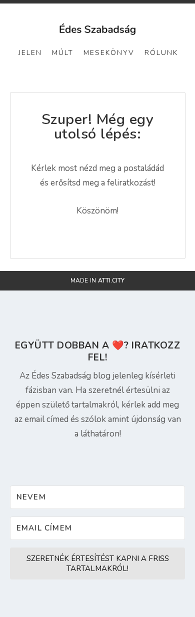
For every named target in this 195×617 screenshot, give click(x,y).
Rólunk (161, 53)
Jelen (30, 53)
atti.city (111, 280)
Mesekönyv (109, 53)
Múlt (63, 53)
